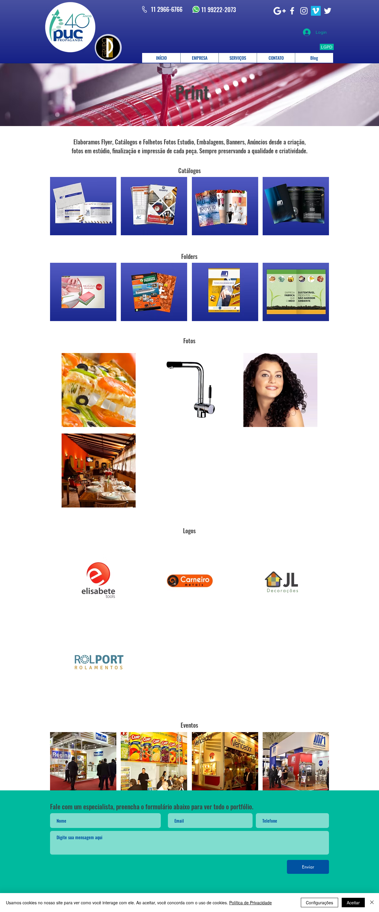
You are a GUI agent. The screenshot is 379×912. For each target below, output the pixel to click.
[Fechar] (371, 902)
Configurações (319, 902)
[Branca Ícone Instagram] (304, 11)
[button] (83, 206)
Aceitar (353, 902)
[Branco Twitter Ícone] (328, 11)
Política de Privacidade (250, 902)
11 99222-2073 (218, 9)
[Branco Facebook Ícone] (292, 11)
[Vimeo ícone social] (316, 11)
